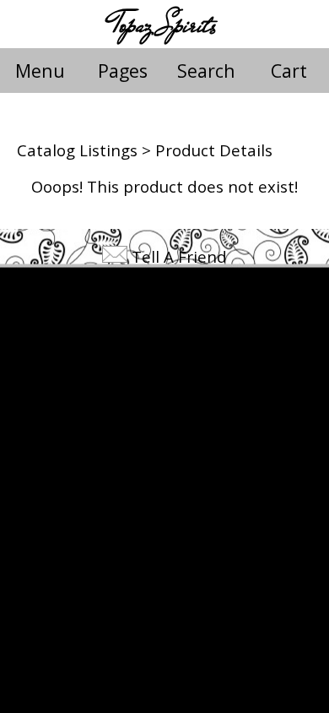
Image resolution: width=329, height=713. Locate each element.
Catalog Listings (77, 150)
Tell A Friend (179, 256)
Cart (289, 70)
